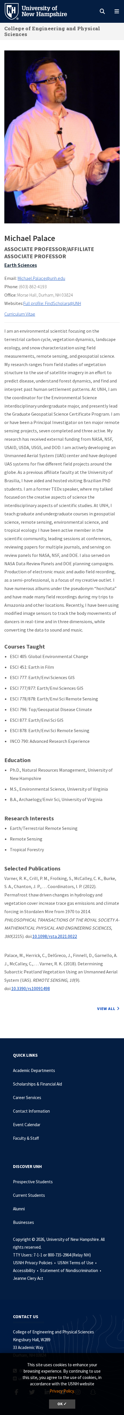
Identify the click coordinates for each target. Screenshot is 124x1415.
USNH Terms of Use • (77, 1262)
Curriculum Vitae (19, 314)
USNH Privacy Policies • (35, 1262)
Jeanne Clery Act (28, 1278)
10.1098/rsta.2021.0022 (54, 936)
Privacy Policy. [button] (62, 1391)
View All (106, 1008)
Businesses (23, 1222)
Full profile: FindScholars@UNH (52, 303)
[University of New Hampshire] (40, 11)
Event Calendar (26, 1124)
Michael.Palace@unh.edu (41, 278)
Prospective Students (33, 1181)
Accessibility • (26, 1270)
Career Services (27, 1097)
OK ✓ (62, 1403)
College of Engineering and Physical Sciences (52, 31)
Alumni (19, 1208)
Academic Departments (34, 1070)
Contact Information (31, 1111)
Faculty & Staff (26, 1138)
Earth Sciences (20, 265)
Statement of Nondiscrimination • (71, 1270)
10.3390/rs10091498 (30, 988)
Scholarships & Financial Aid (37, 1084)
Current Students (29, 1195)
